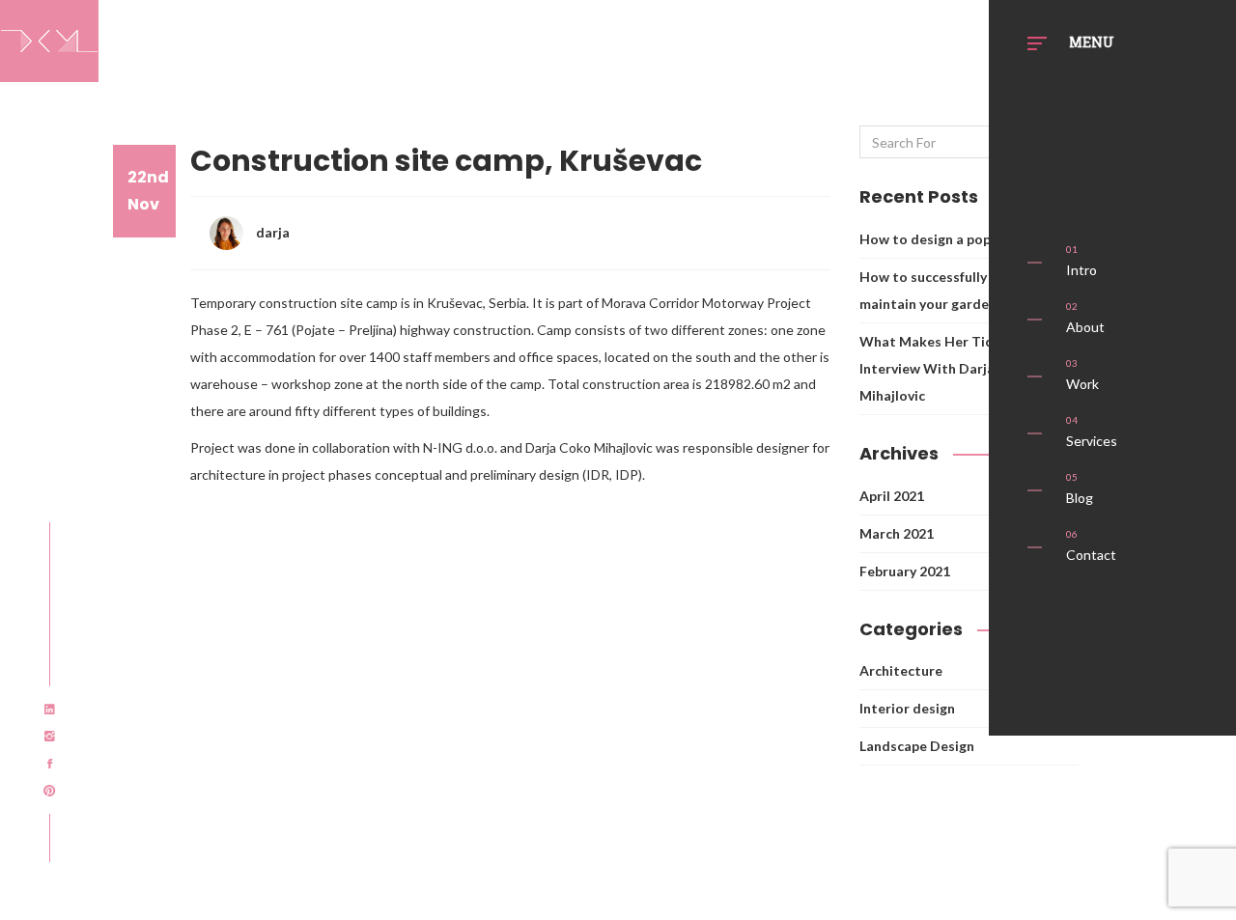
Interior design (907, 708)
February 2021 (904, 571)
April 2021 (891, 496)
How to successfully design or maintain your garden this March (963, 290)
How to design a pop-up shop (952, 239)
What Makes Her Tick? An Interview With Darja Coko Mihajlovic (945, 368)
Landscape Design (916, 746)
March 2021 (896, 533)
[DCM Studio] (49, 37)
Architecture (900, 670)
